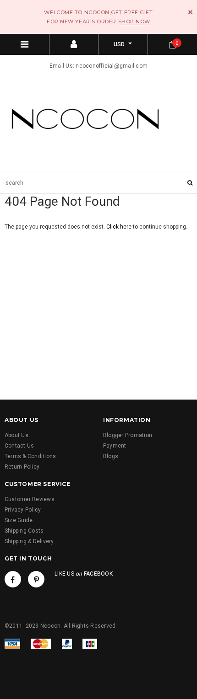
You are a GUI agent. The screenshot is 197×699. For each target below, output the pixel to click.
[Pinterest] (36, 579)
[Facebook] (13, 579)
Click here (119, 227)
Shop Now (134, 21)
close (190, 12)
